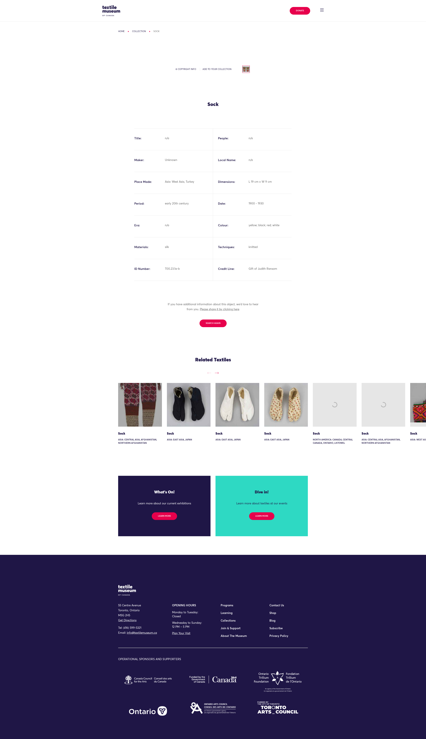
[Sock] (140, 405)
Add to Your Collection (217, 69)
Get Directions (127, 620)
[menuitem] (237, 607)
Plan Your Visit (181, 633)
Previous (209, 373)
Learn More (164, 516)
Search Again (213, 323)
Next (217, 373)
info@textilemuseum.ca (142, 633)
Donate (300, 11)
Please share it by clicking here (219, 309)
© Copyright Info (186, 69)
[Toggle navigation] (322, 9)
